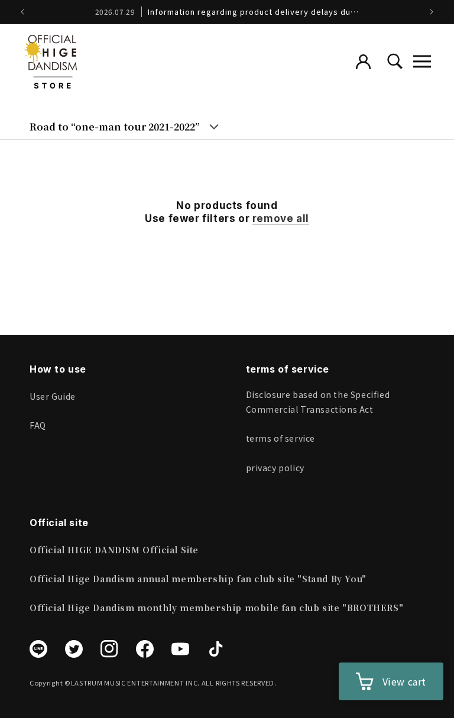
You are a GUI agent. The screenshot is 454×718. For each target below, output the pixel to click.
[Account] (363, 61)
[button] (422, 61)
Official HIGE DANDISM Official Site (114, 550)
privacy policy (275, 468)
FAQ (38, 425)
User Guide (53, 396)
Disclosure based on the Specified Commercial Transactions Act (318, 402)
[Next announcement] (431, 12)
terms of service (281, 438)
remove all (280, 218)
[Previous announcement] (22, 12)
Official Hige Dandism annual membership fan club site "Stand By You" (198, 579)
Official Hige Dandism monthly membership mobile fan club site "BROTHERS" (216, 607)
